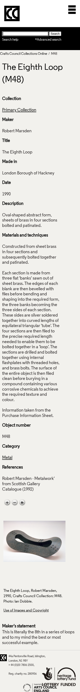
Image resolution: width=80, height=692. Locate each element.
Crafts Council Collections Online (23, 54)
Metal (7, 458)
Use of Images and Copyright (26, 610)
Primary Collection (19, 110)
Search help (10, 40)
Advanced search (49, 40)
